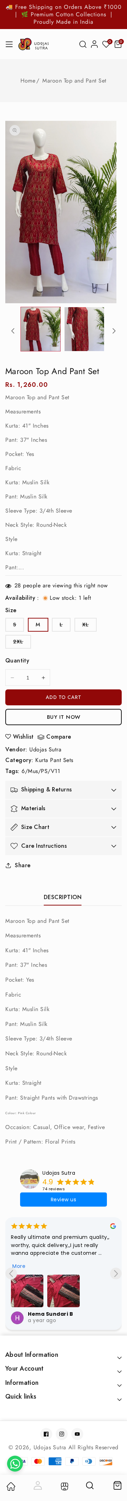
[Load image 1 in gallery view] (40, 329)
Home (27, 81)
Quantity (17, 660)
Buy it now (63, 717)
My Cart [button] (117, 1485)
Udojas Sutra (45, 749)
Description (63, 897)
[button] (82, 44)
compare (58, 737)
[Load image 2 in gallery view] (84, 329)
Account (37, 1485)
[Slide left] (12, 331)
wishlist (23, 736)
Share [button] (23, 865)
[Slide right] (114, 331)
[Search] (90, 1488)
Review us (64, 1199)
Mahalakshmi (85, 1277)
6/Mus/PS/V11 (41, 771)
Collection (64, 1486)
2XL (22, 643)
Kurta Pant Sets (54, 760)
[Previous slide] (11, 1273)
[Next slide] (116, 1273)
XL (89, 626)
